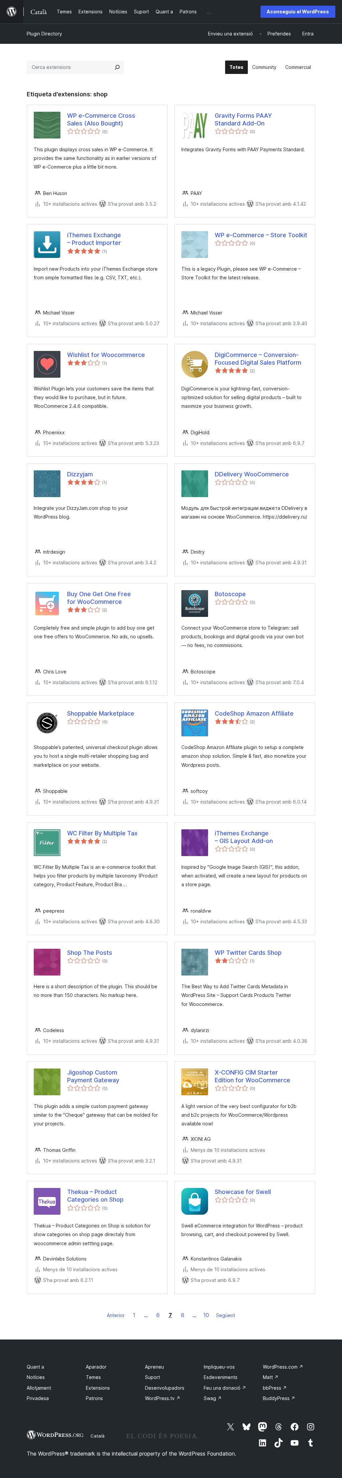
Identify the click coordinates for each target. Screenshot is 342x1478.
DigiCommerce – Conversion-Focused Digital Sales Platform (258, 358)
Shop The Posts (89, 952)
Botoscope (230, 593)
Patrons (94, 1398)
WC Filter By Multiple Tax (102, 833)
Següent (225, 1315)
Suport (152, 1377)
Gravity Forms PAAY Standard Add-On (243, 119)
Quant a (35, 1367)
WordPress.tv (162, 1398)
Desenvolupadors (164, 1388)
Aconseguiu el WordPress (298, 11)
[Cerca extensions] (117, 67)
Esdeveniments (220, 1377)
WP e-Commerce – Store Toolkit (261, 235)
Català (98, 1436)
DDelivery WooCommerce (252, 474)
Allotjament (39, 1388)
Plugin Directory (44, 33)
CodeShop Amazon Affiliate (254, 713)
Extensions (98, 1388)
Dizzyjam (80, 474)
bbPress (275, 1388)
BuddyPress (279, 1398)
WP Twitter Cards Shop (248, 952)
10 (206, 1315)
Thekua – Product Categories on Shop (95, 1195)
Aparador (96, 1367)
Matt (271, 1377)
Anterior (116, 1315)
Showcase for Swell (243, 1191)
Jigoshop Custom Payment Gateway (93, 1076)
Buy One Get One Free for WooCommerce (99, 597)
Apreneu (154, 1367)
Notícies (36, 1377)
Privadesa (38, 1398)
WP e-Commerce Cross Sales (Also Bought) (101, 119)
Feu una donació (225, 1388)
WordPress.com (283, 1367)
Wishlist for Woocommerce (106, 354)
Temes (93, 1377)
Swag (213, 1398)
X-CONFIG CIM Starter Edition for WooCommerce (252, 1076)
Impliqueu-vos (219, 1367)
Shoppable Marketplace (100, 713)
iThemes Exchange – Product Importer (94, 239)
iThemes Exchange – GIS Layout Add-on (244, 837)
